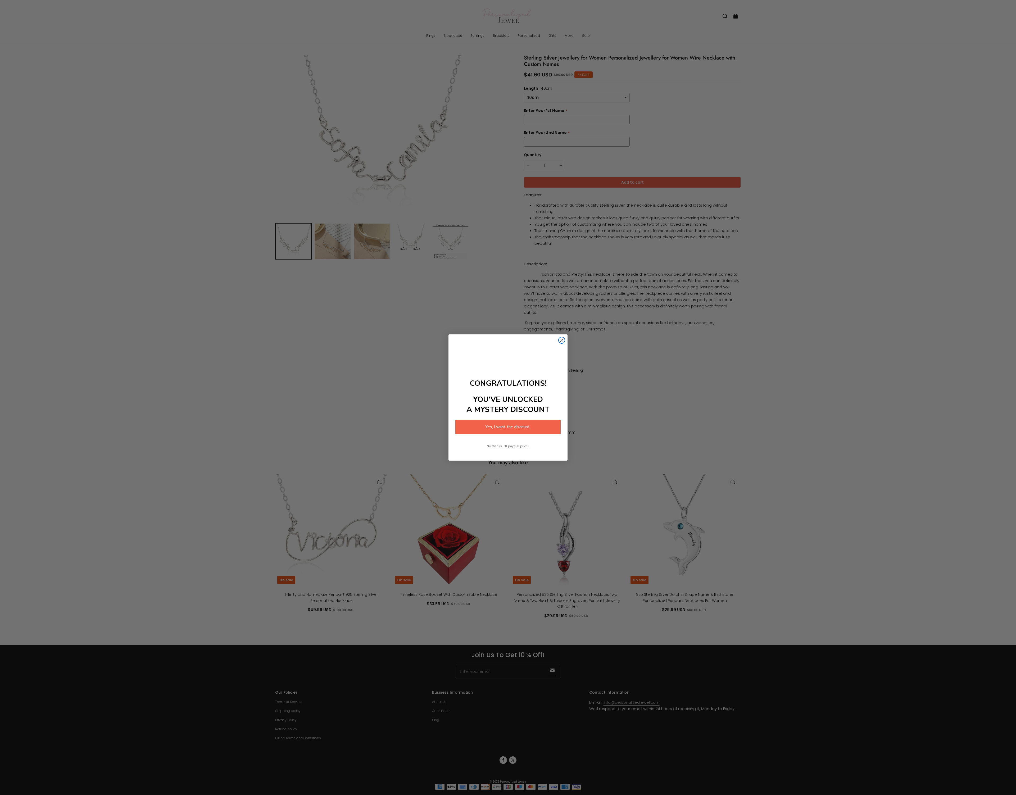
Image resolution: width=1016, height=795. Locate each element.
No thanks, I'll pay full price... (508, 446)
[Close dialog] (562, 340)
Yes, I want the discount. (508, 427)
